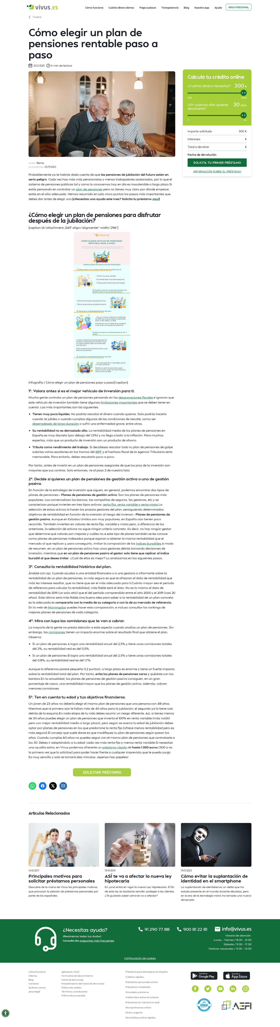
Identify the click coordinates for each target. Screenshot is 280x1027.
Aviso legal (34, 991)
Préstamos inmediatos (138, 987)
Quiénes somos (37, 987)
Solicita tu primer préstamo (217, 162)
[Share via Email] (63, 786)
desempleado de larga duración (55, 424)
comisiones (57, 632)
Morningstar (57, 607)
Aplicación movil (70, 971)
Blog (186, 7)
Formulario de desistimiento (77, 975)
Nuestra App (201, 7)
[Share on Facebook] (42, 786)
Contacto (34, 983)
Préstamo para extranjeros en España (146, 971)
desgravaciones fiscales (135, 397)
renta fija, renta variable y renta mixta (130, 504)
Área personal (238, 7)
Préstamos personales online (142, 982)
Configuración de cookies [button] (140, 958)
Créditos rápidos (135, 976)
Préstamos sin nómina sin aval (142, 1002)
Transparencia (169, 7)
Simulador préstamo (137, 992)
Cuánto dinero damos (121, 7)
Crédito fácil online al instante (142, 997)
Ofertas (33, 975)
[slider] (244, 93)
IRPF (98, 452)
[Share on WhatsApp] (32, 786)
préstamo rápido (114, 747)
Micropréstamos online (138, 1007)
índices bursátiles (148, 543)
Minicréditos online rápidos (141, 1017)
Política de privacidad (73, 995)
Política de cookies (72, 987)
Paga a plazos (147, 7)
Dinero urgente (134, 1012)
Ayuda (218, 7)
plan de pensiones (89, 189)
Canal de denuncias (72, 979)
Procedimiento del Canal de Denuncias (83, 983)
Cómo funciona (94, 7)
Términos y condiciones (74, 991)
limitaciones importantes (119, 402)
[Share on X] (53, 786)
